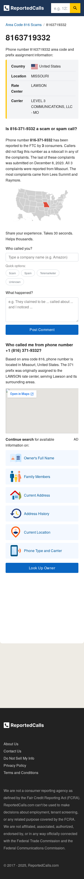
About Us (11, 743)
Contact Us (12, 751)
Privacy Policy (15, 765)
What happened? (19, 292)
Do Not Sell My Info (19, 758)
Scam (12, 273)
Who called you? (19, 248)
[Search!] (75, 8)
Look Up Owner (42, 567)
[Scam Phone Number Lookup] (24, 9)
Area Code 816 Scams (24, 24)
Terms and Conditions (21, 772)
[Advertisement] (42, 610)
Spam (28, 273)
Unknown (15, 282)
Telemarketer (48, 273)
